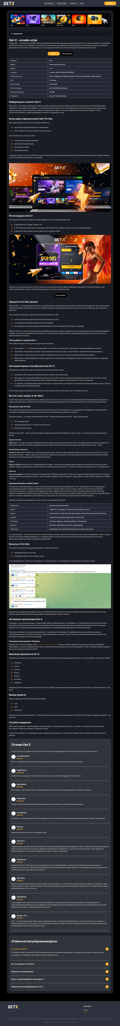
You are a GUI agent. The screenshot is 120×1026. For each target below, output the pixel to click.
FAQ (81, 3)
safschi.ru (87, 1012)
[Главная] (9, 3)
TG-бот (26, 348)
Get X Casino (48, 3)
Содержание (18, 34)
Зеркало (73, 3)
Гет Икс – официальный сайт (48, 644)
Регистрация (61, 3)
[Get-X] (23, 1007)
